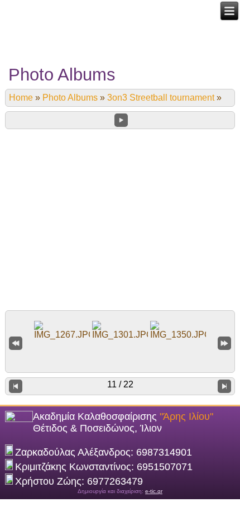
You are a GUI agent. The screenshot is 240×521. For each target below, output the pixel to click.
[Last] (224, 343)
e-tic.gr (153, 491)
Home (21, 97)
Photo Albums (70, 97)
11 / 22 (120, 384)
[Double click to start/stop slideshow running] (120, 330)
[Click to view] (62, 330)
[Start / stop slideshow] (121, 120)
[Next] (224, 386)
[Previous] (15, 386)
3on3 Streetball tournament (160, 97)
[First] (15, 343)
